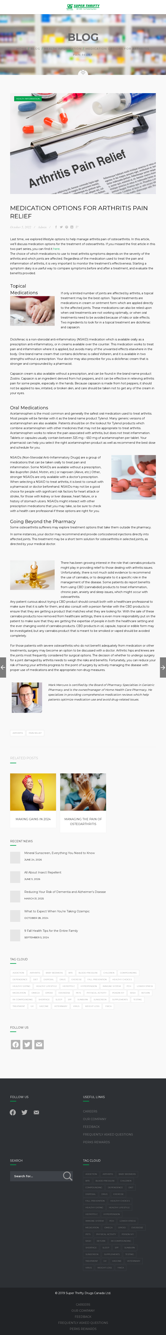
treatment (19, 1006)
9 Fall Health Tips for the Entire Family (51, 931)
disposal (49, 979)
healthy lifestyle (46, 986)
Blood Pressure (88, 972)
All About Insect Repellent (42, 872)
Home (22, 48)
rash (133, 993)
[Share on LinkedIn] (71, 227)
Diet (35, 979)
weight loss (92, 1006)
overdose (64, 993)
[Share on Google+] (77, 227)
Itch (129, 986)
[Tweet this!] (61, 227)
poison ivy (118, 993)
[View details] (33, 792)
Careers (90, 1111)
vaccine (44, 1006)
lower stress (145, 986)
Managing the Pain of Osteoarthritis (83, 821)
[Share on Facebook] (56, 227)
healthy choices (122, 979)
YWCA (108, 1006)
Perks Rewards (96, 1142)
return (145, 993)
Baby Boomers (54, 972)
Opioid (49, 993)
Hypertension (89, 986)
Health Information (63, 48)
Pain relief (35, 733)
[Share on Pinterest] (66, 227)
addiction (18, 972)
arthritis (18, 733)
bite (70, 972)
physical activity (96, 993)
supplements (120, 999)
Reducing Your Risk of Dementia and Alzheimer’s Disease (65, 892)
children (108, 972)
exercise (76, 979)
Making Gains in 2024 (33, 819)
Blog (35, 48)
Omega (36, 993)
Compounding (128, 972)
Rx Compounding (23, 999)
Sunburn (82, 999)
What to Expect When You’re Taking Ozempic (57, 911)
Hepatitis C (69, 986)
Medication (19, 993)
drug (63, 979)
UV (32, 1006)
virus (76, 1006)
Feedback (91, 1127)
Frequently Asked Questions (108, 1134)
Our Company (94, 1119)
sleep (58, 999)
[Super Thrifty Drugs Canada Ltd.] (82, 7)
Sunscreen (100, 999)
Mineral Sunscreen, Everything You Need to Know (59, 853)
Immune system (112, 986)
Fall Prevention (97, 979)
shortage (44, 999)
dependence (20, 979)
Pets (78, 993)
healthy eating (21, 986)
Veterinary (60, 1006)
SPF (70, 999)
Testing (137, 999)
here (56, 249)
